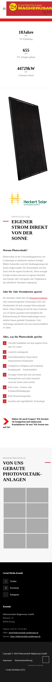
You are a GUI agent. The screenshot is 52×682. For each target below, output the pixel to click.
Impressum (7, 660)
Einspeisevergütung (38, 298)
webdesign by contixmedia (35, 665)
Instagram (14, 594)
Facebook (14, 588)
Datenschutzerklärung (23, 660)
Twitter (13, 581)
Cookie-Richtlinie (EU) (15, 670)
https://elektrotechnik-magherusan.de (25, 636)
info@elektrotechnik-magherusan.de (23, 633)
